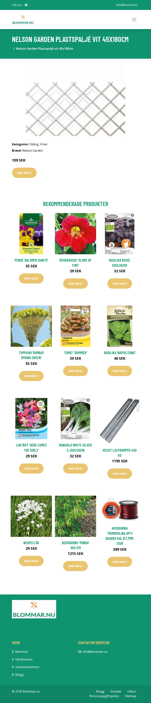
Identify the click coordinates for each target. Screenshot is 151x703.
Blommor (21, 652)
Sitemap (130, 696)
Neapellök (31, 542)
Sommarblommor (27, 667)
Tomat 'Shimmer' (75, 352)
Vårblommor (24, 659)
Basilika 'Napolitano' (120, 352)
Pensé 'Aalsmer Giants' (31, 260)
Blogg (19, 675)
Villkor (131, 691)
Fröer (44, 144)
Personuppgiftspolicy (104, 696)
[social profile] (26, 4)
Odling (34, 144)
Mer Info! (24, 173)
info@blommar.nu (127, 5)
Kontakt (115, 691)
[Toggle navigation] (134, 19)
